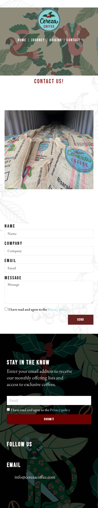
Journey (38, 40)
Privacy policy (58, 309)
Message (13, 278)
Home (22, 40)
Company (14, 243)
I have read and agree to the (38, 309)
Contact (73, 40)
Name (10, 226)
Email (10, 260)
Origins (55, 40)
